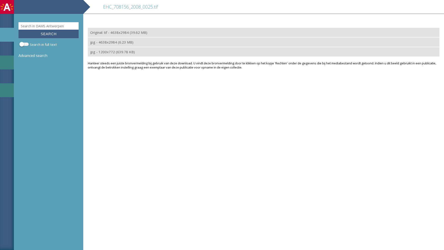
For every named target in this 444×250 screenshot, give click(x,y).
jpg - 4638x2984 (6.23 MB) (111, 42)
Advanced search (32, 55)
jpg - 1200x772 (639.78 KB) (112, 52)
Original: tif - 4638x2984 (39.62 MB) (118, 32)
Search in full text (43, 44)
